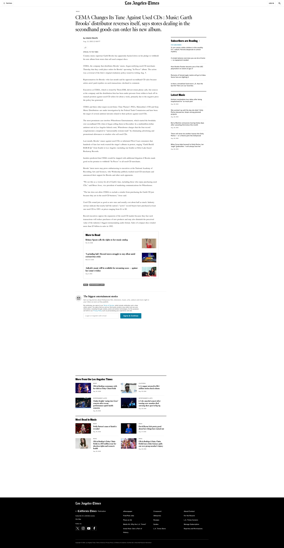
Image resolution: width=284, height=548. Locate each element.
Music (78, 11)
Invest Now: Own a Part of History (132, 530)
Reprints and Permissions (193, 528)
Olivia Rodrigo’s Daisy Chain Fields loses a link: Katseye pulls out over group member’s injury (151, 444)
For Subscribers (176, 45)
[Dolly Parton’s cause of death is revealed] (83, 428)
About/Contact (189, 511)
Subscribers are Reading (184, 40)
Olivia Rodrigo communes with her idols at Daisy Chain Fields (105, 387)
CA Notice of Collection (120, 542)
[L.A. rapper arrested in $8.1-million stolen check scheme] (128, 388)
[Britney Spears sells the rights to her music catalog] (149, 243)
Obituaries (157, 516)
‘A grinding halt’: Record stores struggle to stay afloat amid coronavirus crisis (110, 255)
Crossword (157, 511)
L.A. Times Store (159, 528)
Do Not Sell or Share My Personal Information (139, 542)
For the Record (189, 516)
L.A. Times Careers (191, 520)
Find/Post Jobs (128, 516)
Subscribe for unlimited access (85, 516)
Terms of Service (109, 305)
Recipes (156, 520)
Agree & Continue (130, 316)
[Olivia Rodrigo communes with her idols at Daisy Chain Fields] (83, 388)
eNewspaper (127, 511)
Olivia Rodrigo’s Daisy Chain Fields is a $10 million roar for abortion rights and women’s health (104, 445)
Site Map (78, 519)
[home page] (142, 3)
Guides (155, 524)
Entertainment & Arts (97, 284)
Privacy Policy (97, 311)
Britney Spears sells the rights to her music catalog (107, 239)
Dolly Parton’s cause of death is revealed (105, 427)
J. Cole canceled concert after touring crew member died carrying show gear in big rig (149, 403)
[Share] (85, 47)
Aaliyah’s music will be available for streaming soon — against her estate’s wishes (112, 269)
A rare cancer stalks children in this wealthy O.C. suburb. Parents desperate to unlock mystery (187, 49)
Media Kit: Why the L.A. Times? (134, 524)
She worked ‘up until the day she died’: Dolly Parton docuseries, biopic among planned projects (187, 112)
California (142, 383)
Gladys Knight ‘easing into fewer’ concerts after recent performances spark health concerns (105, 404)
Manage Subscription (191, 524)
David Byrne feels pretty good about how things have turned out (151, 427)
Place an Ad (127, 520)
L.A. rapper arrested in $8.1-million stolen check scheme (149, 387)
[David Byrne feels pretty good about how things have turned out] (128, 428)
